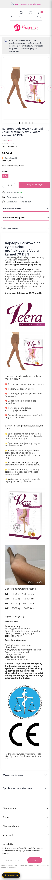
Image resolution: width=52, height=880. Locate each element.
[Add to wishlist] (47, 130)
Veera (10, 141)
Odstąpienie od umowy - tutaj (28, 4)
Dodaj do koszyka (34, 184)
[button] (21, 14)
